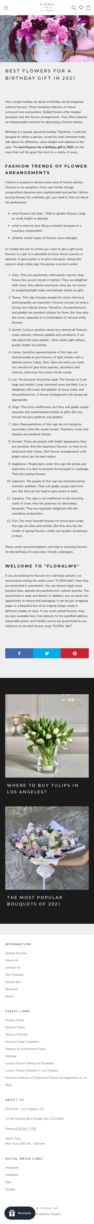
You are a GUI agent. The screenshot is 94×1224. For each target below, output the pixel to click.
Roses (9, 996)
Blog (8, 1085)
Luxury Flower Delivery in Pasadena (29, 1063)
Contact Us (12, 967)
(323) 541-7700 (25, 1129)
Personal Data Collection (22, 1042)
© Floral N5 (47, 1208)
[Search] (74, 7)
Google (10, 1189)
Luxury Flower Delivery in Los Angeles (31, 1070)
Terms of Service (16, 1034)
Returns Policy (15, 1027)
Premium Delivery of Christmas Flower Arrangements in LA (46, 1078)
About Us (11, 960)
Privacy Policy (14, 1020)
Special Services (16, 953)
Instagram (12, 1168)
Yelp (8, 1182)
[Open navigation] (6, 7)
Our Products (14, 975)
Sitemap (10, 1056)
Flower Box (13, 982)
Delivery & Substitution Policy (25, 1049)
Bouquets (11, 989)
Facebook (11, 1175)
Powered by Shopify (47, 1214)
